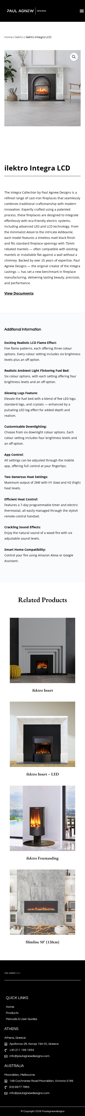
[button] (81, 11)
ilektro (19, 37)
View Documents (19, 293)
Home (8, 37)
